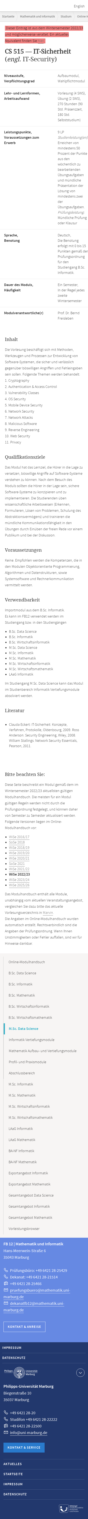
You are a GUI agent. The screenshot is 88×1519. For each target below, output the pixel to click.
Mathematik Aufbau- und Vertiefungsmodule (43, 1051)
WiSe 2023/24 (19, 879)
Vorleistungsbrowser (24, 1228)
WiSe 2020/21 (19, 858)
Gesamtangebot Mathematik (30, 1217)
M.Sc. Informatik (21, 1084)
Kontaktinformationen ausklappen (80, 1373)
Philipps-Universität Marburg (20, 1372)
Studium (66, 17)
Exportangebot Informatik (28, 1173)
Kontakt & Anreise (24, 1327)
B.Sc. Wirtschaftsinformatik (29, 1006)
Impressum (11, 1348)
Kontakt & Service (24, 1448)
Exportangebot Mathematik (29, 1184)
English (79, 6)
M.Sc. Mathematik (22, 1095)
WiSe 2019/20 (19, 853)
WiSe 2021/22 (19, 869)
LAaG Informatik (21, 1128)
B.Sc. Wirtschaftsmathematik (30, 1017)
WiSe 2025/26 (19, 885)
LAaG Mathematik (22, 1140)
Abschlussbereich (22, 1073)
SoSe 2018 (17, 842)
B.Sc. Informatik (20, 984)
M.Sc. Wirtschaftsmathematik (31, 1117)
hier (41, 40)
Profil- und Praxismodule (27, 1062)
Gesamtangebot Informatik (29, 1206)
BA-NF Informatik (21, 1151)
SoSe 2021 (17, 863)
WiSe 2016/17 (19, 837)
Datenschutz (14, 1358)
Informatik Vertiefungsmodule (31, 1039)
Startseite (8, 17)
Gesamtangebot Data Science (31, 1195)
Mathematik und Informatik (37, 17)
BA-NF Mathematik (23, 1162)
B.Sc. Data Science (22, 973)
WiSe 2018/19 (19, 847)
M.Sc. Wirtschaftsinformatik (29, 1106)
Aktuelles (12, 1464)
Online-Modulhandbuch (27, 962)
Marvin (48, 912)
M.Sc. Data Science (23, 1028)
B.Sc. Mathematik (22, 995)
